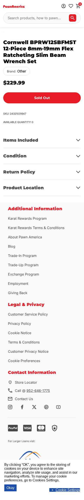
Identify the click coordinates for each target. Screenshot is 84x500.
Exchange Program (23, 274)
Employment (18, 283)
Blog (11, 246)
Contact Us (24, 399)
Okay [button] (10, 488)
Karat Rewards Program (27, 218)
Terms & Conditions (24, 342)
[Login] (63, 6)
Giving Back (17, 293)
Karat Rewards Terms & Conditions (36, 228)
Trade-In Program (22, 255)
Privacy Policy (19, 323)
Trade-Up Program (23, 265)
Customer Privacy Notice (28, 351)
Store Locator (26, 382)
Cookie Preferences (24, 361)
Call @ (32, 390)
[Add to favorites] (70, 6)
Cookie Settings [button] (68, 490)
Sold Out (42, 98)
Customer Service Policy (28, 314)
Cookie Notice (19, 333)
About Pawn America (25, 237)
